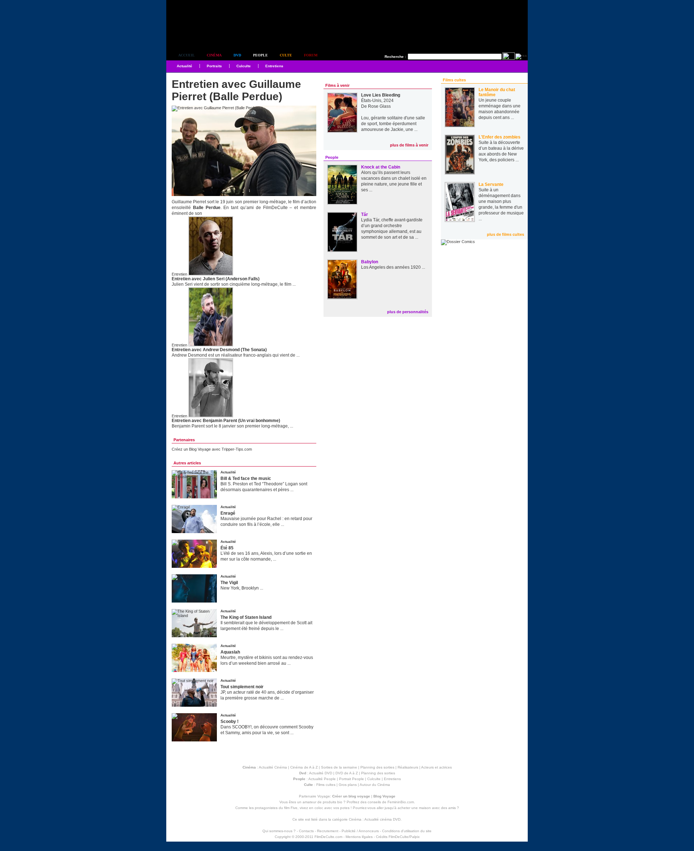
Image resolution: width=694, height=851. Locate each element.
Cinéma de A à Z (304, 767)
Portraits (214, 66)
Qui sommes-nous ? (279, 831)
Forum (310, 55)
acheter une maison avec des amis (427, 808)
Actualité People (322, 779)
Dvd (237, 55)
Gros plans (348, 785)
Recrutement (327, 831)
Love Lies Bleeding (380, 95)
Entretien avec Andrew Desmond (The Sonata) (219, 349)
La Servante (491, 184)
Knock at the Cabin (380, 167)
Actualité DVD (320, 773)
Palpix (415, 837)
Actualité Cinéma (273, 767)
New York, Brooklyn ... (241, 588)
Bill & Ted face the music (245, 478)
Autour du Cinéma (375, 785)
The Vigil (229, 582)
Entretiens (274, 66)
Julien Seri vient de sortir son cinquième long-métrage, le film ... (234, 284)
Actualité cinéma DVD (382, 819)
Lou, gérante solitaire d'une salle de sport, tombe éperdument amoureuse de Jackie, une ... (393, 123)
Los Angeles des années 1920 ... (393, 267)
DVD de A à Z (346, 773)
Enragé (227, 513)
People (260, 55)
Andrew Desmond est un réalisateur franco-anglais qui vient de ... (236, 355)
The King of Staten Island (245, 617)
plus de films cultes (505, 234)
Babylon (369, 261)
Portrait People (351, 779)
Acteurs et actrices (436, 767)
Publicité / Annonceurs (360, 831)
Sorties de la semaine (339, 767)
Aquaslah (230, 652)
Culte (286, 55)
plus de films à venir (409, 145)
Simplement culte (206, 36)
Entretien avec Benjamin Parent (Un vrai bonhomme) (226, 420)
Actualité (184, 66)
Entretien (179, 274)
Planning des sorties (377, 767)
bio (339, 802)
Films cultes (325, 785)
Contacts (306, 831)
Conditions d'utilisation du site (407, 831)
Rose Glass (379, 106)
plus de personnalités (407, 312)
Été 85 (227, 547)
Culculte (243, 66)
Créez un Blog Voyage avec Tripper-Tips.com (212, 449)
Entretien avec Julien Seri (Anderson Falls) (216, 278)
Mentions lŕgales (359, 837)
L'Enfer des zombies (499, 137)
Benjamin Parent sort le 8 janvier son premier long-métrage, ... (232, 426)
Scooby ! (229, 721)
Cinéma (214, 55)
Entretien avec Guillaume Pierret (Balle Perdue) (236, 90)
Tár (364, 214)
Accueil (186, 55)
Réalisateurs (408, 767)
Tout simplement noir (242, 686)
